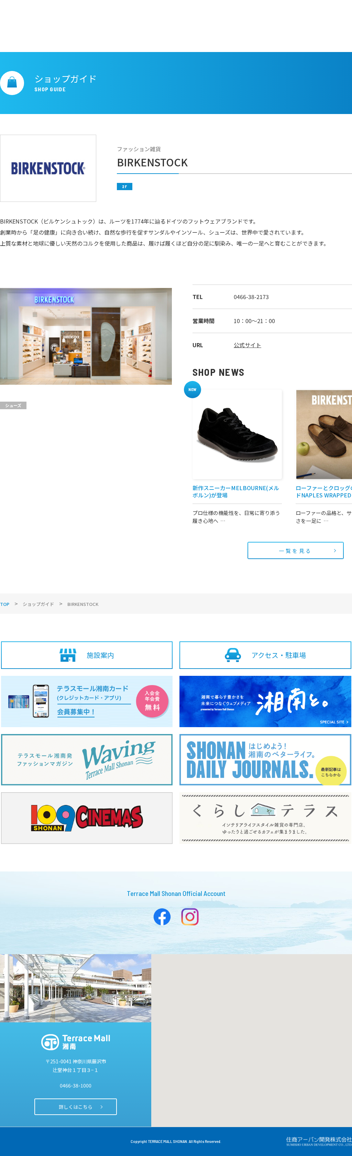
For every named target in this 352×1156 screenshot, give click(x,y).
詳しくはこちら (75, 1106)
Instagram (190, 917)
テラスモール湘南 (75, 1042)
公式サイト (247, 345)
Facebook (162, 917)
